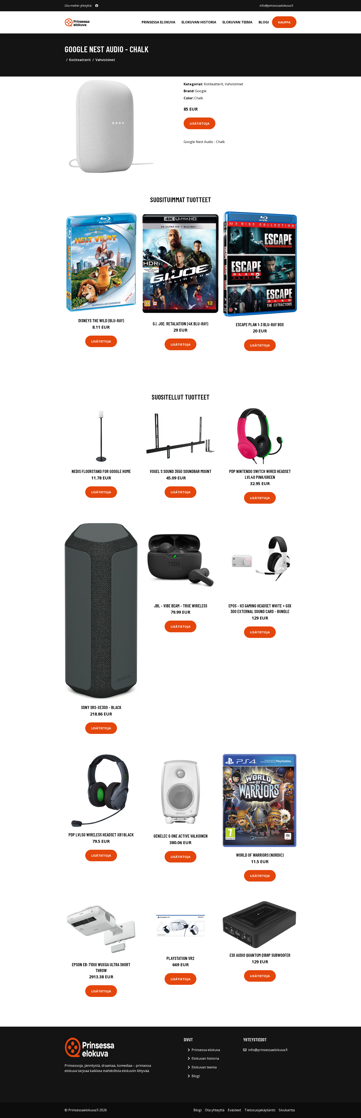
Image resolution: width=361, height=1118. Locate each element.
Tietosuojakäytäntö (259, 1110)
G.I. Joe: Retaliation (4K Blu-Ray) (180, 323)
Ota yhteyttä (214, 1110)
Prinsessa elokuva (158, 22)
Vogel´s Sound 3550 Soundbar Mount (180, 471)
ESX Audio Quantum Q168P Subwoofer (260, 955)
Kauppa (284, 22)
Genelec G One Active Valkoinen (181, 835)
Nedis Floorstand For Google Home (101, 471)
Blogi (264, 22)
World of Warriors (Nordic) (260, 854)
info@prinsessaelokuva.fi (276, 6)
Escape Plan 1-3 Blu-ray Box (260, 324)
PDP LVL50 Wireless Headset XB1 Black (101, 834)
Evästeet (234, 1110)
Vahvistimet (105, 59)
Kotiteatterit (80, 59)
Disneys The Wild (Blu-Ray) (101, 320)
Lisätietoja (199, 123)
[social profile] (97, 6)
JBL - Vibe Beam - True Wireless (180, 605)
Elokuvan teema (237, 22)
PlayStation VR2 (180, 958)
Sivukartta (287, 1110)
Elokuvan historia (199, 22)
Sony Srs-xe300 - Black (101, 707)
